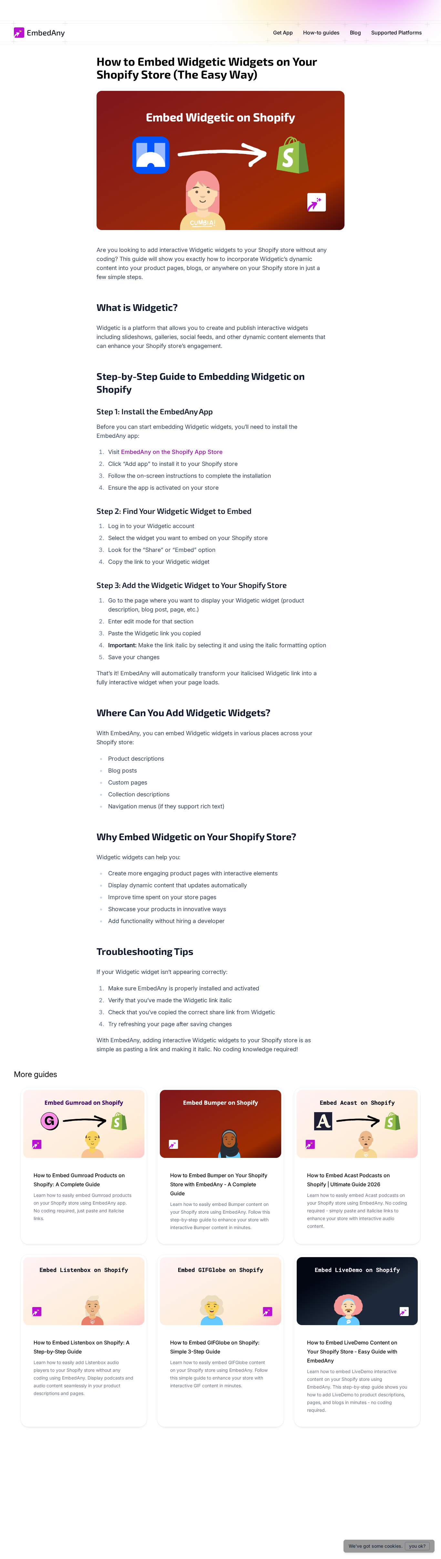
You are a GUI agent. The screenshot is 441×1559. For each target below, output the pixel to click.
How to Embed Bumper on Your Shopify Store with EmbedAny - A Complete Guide (218, 1184)
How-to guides (321, 32)
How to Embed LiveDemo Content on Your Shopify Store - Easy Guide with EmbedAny (352, 1351)
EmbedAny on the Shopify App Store (171, 451)
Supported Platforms (396, 32)
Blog (355, 32)
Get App (283, 32)
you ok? (417, 1546)
